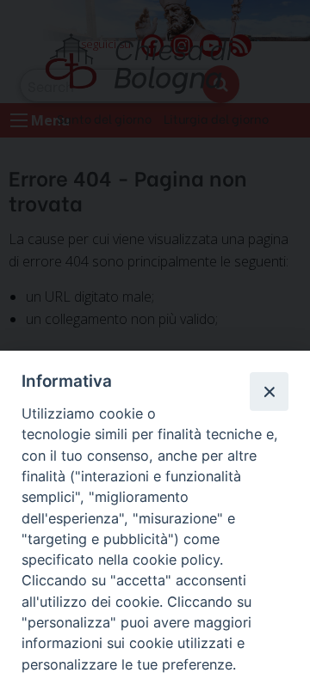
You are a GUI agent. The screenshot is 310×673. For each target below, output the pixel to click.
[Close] (269, 391)
